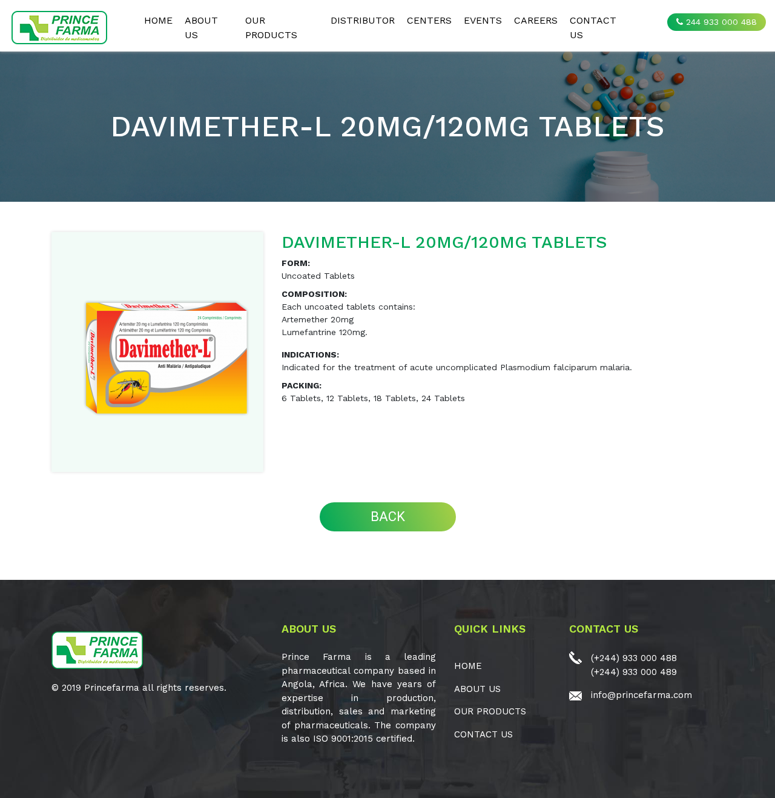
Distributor (363, 20)
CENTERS (429, 20)
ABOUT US (201, 28)
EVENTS (483, 20)
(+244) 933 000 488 (634, 658)
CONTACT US (593, 28)
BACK (388, 516)
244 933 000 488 (720, 22)
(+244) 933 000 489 (634, 672)
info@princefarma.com (641, 695)
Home (158, 20)
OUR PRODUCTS (271, 28)
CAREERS (536, 20)
